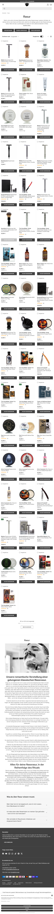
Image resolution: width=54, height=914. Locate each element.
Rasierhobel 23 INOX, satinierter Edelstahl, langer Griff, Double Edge (44, 162)
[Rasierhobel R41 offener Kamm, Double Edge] (9, 50)
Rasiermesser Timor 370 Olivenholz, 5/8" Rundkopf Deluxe (44, 370)
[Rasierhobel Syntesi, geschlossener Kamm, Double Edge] (27, 218)
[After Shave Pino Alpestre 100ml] (9, 253)
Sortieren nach (6, 36)
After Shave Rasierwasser (23, 780)
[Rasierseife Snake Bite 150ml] (9, 425)
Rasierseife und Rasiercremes (38, 772)
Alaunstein (9, 782)
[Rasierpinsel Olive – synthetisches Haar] (27, 50)
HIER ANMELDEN (8, 842)
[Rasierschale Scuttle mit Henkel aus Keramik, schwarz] (27, 322)
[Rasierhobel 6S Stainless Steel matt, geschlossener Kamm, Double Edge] (45, 287)
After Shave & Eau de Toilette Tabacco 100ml (8, 504)
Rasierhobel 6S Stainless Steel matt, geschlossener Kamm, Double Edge (45, 299)
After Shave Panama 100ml (8, 402)
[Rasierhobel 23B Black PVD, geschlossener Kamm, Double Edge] (9, 83)
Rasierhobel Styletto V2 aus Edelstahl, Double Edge (44, 230)
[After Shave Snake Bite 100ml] (45, 425)
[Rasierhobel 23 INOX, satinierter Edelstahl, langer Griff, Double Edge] (45, 151)
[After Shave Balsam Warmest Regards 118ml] (27, 254)
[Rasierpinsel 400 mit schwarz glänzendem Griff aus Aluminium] (9, 218)
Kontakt (3, 882)
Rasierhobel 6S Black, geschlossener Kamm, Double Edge (9, 196)
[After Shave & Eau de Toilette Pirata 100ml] (45, 459)
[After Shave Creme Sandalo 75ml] (45, 526)
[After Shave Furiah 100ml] (45, 562)
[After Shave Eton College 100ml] (45, 391)
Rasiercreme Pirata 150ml (26, 469)
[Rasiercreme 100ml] (45, 83)
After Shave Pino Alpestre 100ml (8, 264)
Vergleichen (36, 36)
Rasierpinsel (30, 777)
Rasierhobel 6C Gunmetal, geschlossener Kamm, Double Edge (27, 538)
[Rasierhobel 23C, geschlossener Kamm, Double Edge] (45, 184)
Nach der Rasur (35, 30)
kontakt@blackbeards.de (12, 869)
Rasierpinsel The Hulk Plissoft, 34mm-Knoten (8, 333)
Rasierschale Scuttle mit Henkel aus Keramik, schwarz (26, 334)
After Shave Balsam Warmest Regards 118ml (25, 265)
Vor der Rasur (8, 30)
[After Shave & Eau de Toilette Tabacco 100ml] (9, 493)
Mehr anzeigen (27, 627)
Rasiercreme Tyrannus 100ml (26, 503)
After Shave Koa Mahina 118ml (45, 264)
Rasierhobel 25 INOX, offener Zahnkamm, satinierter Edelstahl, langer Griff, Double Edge (9, 538)
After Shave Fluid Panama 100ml (26, 402)
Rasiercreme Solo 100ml (25, 572)
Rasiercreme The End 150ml (8, 469)
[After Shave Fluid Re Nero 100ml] (9, 358)
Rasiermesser (26, 775)
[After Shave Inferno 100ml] (9, 595)
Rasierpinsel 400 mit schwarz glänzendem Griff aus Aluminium (9, 230)
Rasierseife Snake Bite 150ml (8, 436)
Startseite (4, 13)
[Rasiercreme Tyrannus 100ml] (27, 493)
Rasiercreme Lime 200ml (8, 572)
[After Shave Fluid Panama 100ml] (27, 391)
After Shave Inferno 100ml (8, 606)
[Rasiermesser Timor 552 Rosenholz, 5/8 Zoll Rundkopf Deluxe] (45, 493)
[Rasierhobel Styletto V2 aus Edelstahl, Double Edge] (45, 218)
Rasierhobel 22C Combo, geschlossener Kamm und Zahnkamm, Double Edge (43, 128)
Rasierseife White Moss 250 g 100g (25, 126)
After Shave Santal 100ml (26, 94)
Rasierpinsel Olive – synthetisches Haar (26, 60)
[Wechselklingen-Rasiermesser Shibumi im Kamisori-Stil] (27, 185)
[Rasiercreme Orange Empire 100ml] (45, 322)
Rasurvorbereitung (10, 772)
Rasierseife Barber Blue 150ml (26, 436)
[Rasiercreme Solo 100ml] (27, 561)
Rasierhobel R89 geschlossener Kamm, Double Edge (27, 162)
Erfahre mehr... (27, 25)
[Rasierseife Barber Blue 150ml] (27, 425)
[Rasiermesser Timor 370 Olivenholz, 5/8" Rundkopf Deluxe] (45, 358)
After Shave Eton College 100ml (44, 403)
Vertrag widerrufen (17, 884)
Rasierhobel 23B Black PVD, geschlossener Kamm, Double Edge (8, 95)
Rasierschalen (39, 777)
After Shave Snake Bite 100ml (44, 436)
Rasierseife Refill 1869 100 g (27, 298)
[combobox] (27, 8)
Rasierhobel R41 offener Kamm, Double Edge (8, 60)
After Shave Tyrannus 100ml (26, 368)
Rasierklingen (45, 775)
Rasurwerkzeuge (9, 775)
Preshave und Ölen (22, 772)
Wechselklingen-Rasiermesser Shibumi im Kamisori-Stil (27, 196)
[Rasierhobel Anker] (9, 151)
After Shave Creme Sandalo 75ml (44, 537)
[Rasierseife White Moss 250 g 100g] (27, 116)
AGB (15, 882)
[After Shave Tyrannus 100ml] (27, 358)
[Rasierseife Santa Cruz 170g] (9, 287)
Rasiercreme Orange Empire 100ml (44, 334)
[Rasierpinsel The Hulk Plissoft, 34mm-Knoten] (9, 322)
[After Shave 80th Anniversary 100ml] (45, 50)
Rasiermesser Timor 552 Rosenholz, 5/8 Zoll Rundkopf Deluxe (45, 505)
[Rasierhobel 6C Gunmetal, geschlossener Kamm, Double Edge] (27, 526)
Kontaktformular (15, 872)
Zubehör (30, 779)
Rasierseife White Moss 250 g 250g (7, 126)
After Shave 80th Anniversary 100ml (44, 61)
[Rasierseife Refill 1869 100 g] (27, 287)
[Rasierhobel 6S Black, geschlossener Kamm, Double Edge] (9, 184)
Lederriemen (22, 779)
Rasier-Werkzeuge (21, 30)
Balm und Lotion (35, 780)
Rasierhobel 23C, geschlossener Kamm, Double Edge (45, 196)
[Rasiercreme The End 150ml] (9, 459)
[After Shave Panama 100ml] (9, 391)
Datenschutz (20, 882)
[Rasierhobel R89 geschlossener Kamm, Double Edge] (27, 151)
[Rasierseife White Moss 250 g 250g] (9, 116)
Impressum (10, 882)
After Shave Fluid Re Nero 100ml (8, 368)
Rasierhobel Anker (7, 161)
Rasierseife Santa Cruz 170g (7, 298)
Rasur (8, 13)
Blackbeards (7, 880)
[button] (51, 4)
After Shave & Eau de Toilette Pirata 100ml (44, 469)
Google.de (31, 1)
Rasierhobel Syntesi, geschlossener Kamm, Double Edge (27, 230)
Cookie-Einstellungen (6, 884)
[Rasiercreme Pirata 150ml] (27, 459)
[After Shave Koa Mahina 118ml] (45, 253)
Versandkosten (31, 892)
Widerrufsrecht (29, 882)
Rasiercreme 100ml (42, 94)
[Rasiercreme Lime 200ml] (9, 562)
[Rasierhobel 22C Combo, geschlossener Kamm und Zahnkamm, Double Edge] (45, 116)
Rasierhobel (17, 775)
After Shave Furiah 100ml (44, 572)
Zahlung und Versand (38, 882)
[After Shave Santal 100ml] (27, 83)
